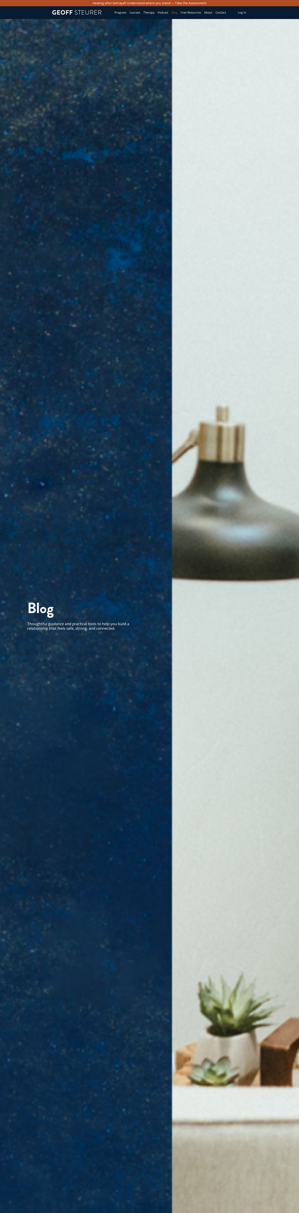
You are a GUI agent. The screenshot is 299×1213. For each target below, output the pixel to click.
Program (120, 12)
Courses (134, 12)
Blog (174, 12)
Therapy (148, 12)
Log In (242, 12)
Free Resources (191, 12)
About (208, 12)
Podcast (163, 12)
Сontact (221, 12)
